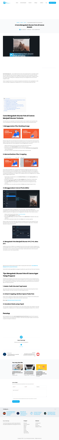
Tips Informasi (26, 432)
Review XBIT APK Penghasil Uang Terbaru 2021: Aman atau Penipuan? (23, 413)
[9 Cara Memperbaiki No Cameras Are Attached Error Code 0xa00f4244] (29, 367)
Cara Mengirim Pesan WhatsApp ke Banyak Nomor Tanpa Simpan (51, 413)
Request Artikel (52, 2)
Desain (25, 427)
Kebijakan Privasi (38, 426)
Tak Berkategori (37, 29)
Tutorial (29, 2)
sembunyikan (7, 98)
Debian (25, 426)
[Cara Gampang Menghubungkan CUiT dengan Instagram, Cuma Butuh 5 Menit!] (41, 367)
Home (17, 2)
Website (38, 386)
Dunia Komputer (23, 2)
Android (25, 430)
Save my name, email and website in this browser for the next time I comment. (25, 398)
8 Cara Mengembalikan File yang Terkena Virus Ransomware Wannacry (11, 413)
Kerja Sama (37, 425)
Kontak (36, 424)
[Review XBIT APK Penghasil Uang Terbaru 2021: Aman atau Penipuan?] (18, 413)
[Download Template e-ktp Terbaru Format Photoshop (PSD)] (31, 413)
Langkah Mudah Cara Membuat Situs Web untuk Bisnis (17, 372)
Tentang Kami (37, 423)
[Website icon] (21, 344)
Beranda (25, 423)
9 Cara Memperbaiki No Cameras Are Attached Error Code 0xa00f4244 (28, 372)
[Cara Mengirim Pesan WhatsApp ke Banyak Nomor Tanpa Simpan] (45, 413)
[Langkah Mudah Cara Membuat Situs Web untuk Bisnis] (17, 367)
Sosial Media (26, 431)
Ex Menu (41, 2)
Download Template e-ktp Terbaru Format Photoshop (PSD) (38, 413)
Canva (33, 29)
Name (14, 386)
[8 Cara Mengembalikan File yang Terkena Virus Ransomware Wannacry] (4, 413)
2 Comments (32, 375)
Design (35, 2)
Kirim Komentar (16, 401)
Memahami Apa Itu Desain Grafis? (14, 300)
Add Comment (16, 390)
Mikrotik (25, 425)
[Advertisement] (29, 12)
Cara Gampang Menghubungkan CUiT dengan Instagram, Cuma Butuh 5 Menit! (41, 373)
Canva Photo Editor (21, 214)
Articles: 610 (21, 346)
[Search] (46, 2)
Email (26, 386)
